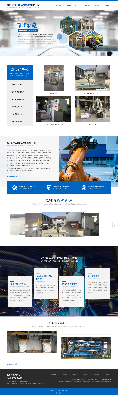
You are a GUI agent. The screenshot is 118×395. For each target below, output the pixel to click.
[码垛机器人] (92, 121)
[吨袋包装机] (54, 90)
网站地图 (58, 393)
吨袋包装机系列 (17, 84)
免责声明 (25, 381)
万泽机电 (59, 323)
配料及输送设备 (17, 121)
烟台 (63, 390)
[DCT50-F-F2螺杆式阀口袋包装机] (53, 121)
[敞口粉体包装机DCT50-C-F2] (92, 90)
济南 (60, 390)
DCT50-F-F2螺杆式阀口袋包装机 (54, 125)
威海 (66, 390)
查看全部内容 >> (12, 176)
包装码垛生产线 (17, 114)
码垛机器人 (92, 125)
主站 (57, 390)
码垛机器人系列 (17, 107)
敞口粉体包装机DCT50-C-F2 (92, 93)
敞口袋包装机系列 (18, 92)
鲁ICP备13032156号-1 (17, 381)
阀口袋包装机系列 (18, 99)
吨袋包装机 (53, 93)
